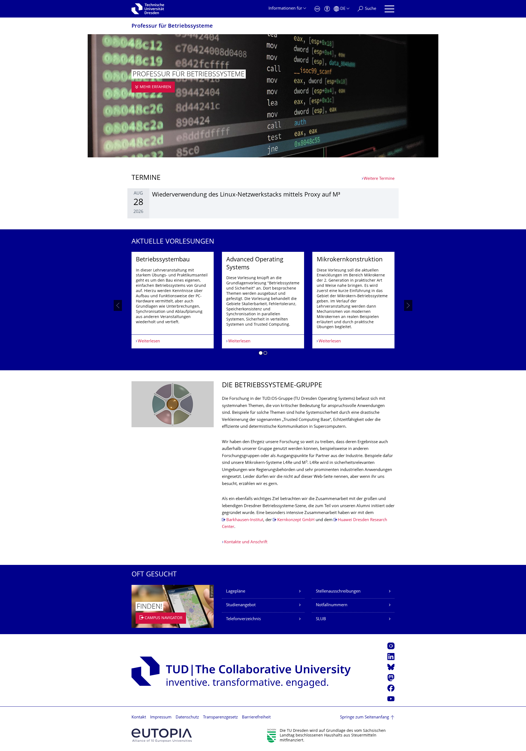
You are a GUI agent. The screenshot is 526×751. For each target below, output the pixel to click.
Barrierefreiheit (256, 717)
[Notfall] (317, 8)
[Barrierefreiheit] (327, 8)
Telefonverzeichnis (243, 619)
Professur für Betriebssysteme (172, 26)
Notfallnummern (331, 605)
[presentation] (118, 305)
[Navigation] (389, 9)
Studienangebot (241, 605)
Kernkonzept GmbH (296, 520)
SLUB (321, 619)
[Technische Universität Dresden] (148, 8)
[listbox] (263, 305)
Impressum (160, 717)
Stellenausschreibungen (338, 592)
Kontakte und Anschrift (245, 542)
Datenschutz (187, 717)
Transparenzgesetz (220, 717)
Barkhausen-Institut (244, 520)
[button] (260, 354)
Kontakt (139, 717)
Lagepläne (235, 592)
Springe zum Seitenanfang (364, 717)
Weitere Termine (379, 179)
